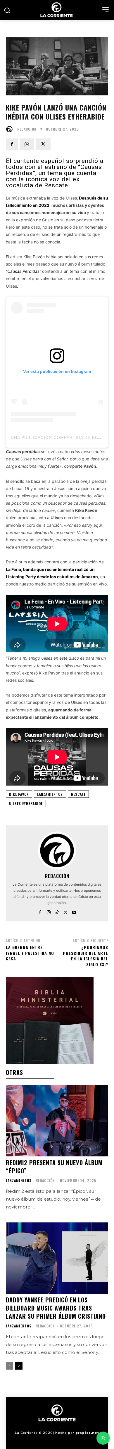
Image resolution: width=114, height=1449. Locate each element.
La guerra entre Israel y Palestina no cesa (30, 953)
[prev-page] (9, 1366)
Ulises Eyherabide (26, 803)
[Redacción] (11, 129)
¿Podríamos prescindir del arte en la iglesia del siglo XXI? (85, 955)
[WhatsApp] (27, 144)
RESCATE (78, 794)
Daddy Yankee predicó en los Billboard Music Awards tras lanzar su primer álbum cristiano (56, 1307)
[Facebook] (12, 144)
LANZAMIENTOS (50, 794)
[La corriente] (57, 10)
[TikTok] (57, 911)
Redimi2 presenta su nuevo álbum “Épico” (54, 1166)
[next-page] (19, 1366)
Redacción (27, 129)
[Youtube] (74, 911)
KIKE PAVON (19, 794)
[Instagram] (48, 911)
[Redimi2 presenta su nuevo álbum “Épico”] (57, 1120)
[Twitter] (43, 144)
